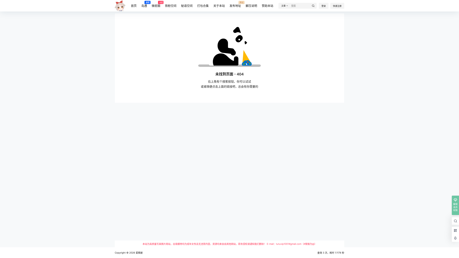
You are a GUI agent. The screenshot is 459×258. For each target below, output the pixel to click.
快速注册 (337, 6)
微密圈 (156, 4)
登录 (323, 6)
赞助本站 (267, 6)
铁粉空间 (170, 6)
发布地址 (235, 4)
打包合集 (203, 6)
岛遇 (144, 4)
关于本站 (219, 6)
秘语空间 (187, 6)
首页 (134, 6)
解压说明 (251, 6)
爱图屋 (139, 252)
